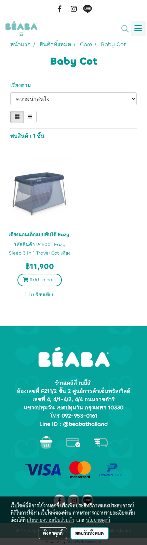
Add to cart (42, 279)
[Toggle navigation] (138, 28)
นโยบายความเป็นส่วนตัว (50, 520)
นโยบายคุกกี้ (98, 520)
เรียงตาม (23, 85)
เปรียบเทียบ (43, 294)
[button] (123, 28)
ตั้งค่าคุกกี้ (53, 533)
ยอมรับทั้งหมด (89, 533)
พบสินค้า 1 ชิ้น (27, 135)
